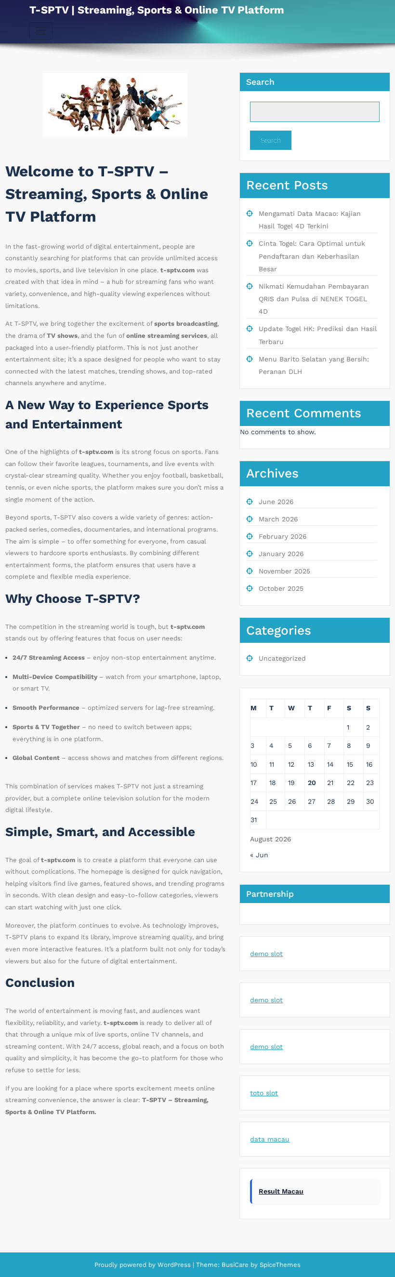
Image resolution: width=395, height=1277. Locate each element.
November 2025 (284, 571)
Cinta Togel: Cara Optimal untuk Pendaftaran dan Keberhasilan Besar (312, 256)
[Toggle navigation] (41, 30)
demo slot (266, 954)
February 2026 (283, 536)
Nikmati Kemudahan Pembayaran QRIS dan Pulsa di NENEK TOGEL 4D (314, 299)
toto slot (264, 1093)
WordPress (174, 1264)
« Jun (259, 855)
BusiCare (236, 1264)
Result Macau (281, 1191)
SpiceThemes (279, 1264)
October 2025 (281, 588)
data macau (270, 1139)
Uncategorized (282, 658)
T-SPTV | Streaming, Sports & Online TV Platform (156, 10)
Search (260, 82)
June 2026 (276, 501)
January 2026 (281, 554)
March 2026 (278, 519)
